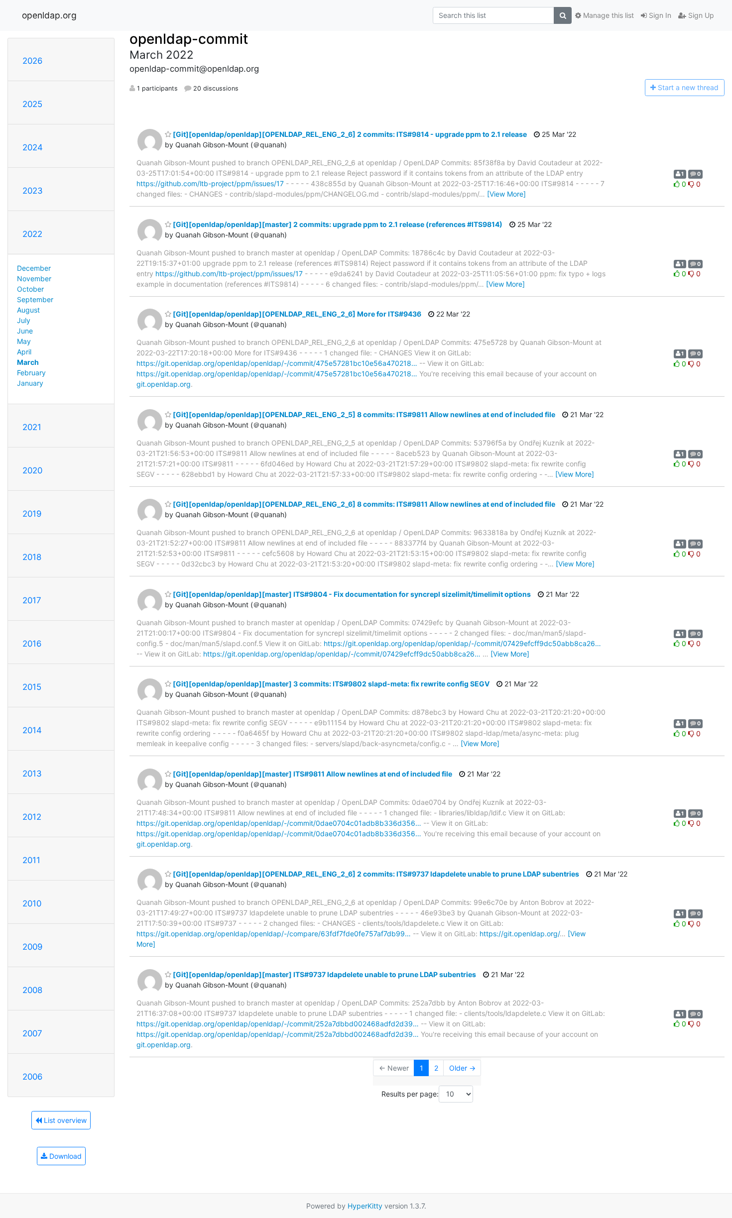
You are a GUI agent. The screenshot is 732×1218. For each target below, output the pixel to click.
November (34, 278)
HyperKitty (365, 1206)
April (24, 351)
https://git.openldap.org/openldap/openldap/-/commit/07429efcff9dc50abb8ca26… (462, 643)
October (30, 289)
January (30, 383)
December (34, 268)
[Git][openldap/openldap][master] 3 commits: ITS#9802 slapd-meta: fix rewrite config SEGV (330, 683)
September (35, 299)
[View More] (506, 194)
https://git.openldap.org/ (520, 933)
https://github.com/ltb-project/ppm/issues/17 (210, 183)
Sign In (659, 15)
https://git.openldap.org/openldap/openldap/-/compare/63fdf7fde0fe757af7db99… (273, 933)
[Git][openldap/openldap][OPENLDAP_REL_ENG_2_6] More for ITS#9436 (296, 314)
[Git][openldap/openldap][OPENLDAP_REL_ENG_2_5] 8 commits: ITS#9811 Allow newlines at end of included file (363, 414)
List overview (64, 1120)
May (24, 341)
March (28, 362)
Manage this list (607, 15)
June (25, 331)
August (28, 310)
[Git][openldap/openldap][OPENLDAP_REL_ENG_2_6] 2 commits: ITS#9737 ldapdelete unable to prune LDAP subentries (375, 874)
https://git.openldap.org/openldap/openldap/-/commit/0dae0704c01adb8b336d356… (278, 823)
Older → (462, 1068)
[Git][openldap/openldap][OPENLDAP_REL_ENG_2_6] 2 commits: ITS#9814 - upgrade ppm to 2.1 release (349, 134)
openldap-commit (188, 38)
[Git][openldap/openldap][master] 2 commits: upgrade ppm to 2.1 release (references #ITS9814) (336, 224)
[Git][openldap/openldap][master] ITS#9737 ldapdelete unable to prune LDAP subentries (323, 974)
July (23, 320)
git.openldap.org (163, 384)
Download (64, 1156)
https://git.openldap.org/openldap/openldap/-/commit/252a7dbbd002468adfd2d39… (277, 1023)
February (31, 372)
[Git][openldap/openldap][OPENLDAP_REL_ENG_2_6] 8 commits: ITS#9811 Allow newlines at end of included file (363, 504)
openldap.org (49, 15)
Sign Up (700, 15)
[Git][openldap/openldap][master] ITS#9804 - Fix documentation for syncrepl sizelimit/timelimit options (351, 594)
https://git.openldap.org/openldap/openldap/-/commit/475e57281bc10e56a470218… (276, 363)
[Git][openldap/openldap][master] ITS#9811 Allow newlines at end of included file (311, 774)
